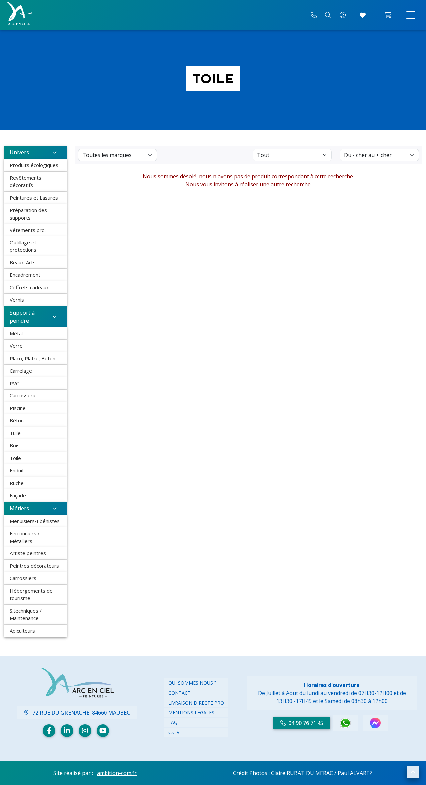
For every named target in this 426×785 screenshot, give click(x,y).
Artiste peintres (28, 553)
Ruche (17, 483)
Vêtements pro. (28, 230)
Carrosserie (23, 395)
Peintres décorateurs (34, 565)
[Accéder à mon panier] (388, 15)
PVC (14, 383)
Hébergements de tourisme (31, 594)
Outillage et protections (23, 246)
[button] (413, 772)
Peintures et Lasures (34, 197)
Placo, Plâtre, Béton (32, 358)
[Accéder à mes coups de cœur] (362, 15)
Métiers (19, 508)
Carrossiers (23, 578)
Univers (19, 152)
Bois (15, 445)
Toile (15, 458)
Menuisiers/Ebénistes (35, 521)
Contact (179, 693)
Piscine (18, 408)
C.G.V (173, 732)
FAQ (173, 722)
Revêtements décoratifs (25, 181)
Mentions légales (191, 712)
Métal (16, 333)
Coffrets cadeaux (29, 287)
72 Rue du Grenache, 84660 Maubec (80, 712)
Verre (16, 345)
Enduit (17, 470)
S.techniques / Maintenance (26, 614)
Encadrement (25, 274)
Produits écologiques (34, 165)
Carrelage (21, 370)
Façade (18, 495)
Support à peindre (22, 316)
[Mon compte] (342, 15)
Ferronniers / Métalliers (25, 537)
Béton (17, 420)
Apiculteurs (22, 630)
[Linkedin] (67, 730)
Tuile (15, 433)
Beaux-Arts (23, 262)
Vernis (17, 299)
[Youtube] (103, 730)
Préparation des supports (28, 214)
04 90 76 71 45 (305, 723)
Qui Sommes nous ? (192, 683)
